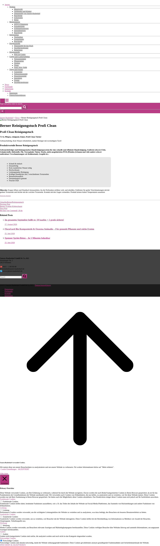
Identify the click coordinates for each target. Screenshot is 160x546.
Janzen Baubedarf (6, 118)
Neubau (12, 7)
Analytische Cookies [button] (7, 514)
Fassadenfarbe (19, 26)
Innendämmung (20, 31)
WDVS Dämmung (21, 24)
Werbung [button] (3, 523)
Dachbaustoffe (14, 44)
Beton (16, 20)
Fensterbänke (19, 39)
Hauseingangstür (20, 76)
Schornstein (18, 18)
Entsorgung (9, 89)
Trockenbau (18, 37)
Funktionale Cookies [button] (7, 499)
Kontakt (8, 91)
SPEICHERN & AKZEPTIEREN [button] (13, 545)
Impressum (13, 93)
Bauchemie (18, 16)
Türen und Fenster (16, 70)
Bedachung (18, 50)
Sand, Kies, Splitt (20, 67)
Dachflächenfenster (21, 48)
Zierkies (17, 63)
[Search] (24, 107)
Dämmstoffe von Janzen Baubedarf (27, 14)
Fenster (16, 80)
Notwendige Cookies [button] (8, 538)
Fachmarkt (9, 87)
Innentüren (18, 78)
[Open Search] (2, 100)
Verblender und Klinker (23, 11)
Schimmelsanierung (21, 29)
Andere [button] (3, 532)
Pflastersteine (19, 61)
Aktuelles (3, 202)
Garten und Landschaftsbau (19, 57)
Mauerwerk (18, 9)
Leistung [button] (3, 508)
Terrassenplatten (20, 59)
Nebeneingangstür (21, 74)
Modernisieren (14, 22)
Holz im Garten (20, 55)
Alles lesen (4, 473)
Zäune (16, 65)
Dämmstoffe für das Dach (23, 46)
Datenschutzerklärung (17, 95)
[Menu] (7, 101)
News (7, 85)
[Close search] (2, 111)
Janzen (7, 5)
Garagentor (18, 72)
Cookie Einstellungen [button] (9, 469)
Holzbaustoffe (14, 52)
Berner (9, 202)
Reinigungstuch (18, 202)
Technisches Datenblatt (5, 195)
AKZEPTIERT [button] (23, 469)
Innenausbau (14, 35)
